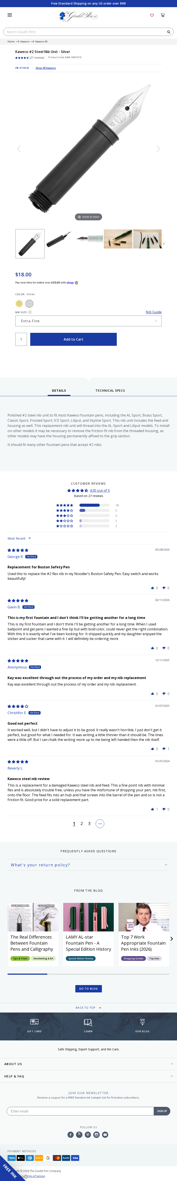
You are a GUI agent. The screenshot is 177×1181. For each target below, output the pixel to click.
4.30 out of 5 (100, 490)
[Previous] (18, 149)
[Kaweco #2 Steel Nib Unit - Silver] (30, 243)
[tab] (59, 392)
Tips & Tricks (20, 958)
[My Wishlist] (152, 15)
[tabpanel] (88, 434)
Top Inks (154, 958)
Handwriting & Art (43, 958)
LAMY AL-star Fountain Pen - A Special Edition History (88, 943)
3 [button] (89, 823)
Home (11, 41)
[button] (65, 505)
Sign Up (162, 1111)
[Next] (158, 149)
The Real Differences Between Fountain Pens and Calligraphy (31, 943)
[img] (18, 550)
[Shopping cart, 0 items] (165, 15)
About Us (13, 1064)
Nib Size (21, 312)
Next (164, 244)
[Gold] (19, 304)
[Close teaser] (26, 1177)
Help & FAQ (14, 1076)
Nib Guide (154, 312)
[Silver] (29, 304)
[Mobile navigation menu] (10, 15)
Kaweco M (41, 41)
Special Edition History (80, 958)
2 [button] (82, 823)
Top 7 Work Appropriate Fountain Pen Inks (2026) (143, 943)
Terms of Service (35, 1176)
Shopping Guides (133, 958)
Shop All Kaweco (46, 68)
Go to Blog (88, 988)
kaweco (25, 41)
